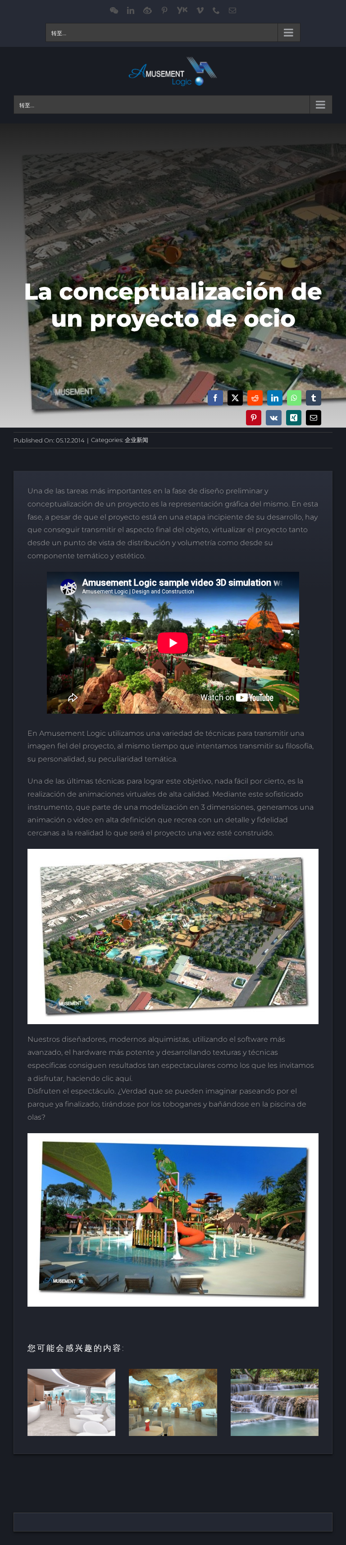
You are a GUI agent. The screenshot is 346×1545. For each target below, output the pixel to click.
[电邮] (313, 418)
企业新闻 (136, 439)
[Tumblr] (313, 398)
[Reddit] (255, 398)
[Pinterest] (254, 418)
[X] (235, 398)
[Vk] (274, 418)
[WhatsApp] (294, 398)
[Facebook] (215, 398)
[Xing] (294, 418)
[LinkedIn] (275, 398)
